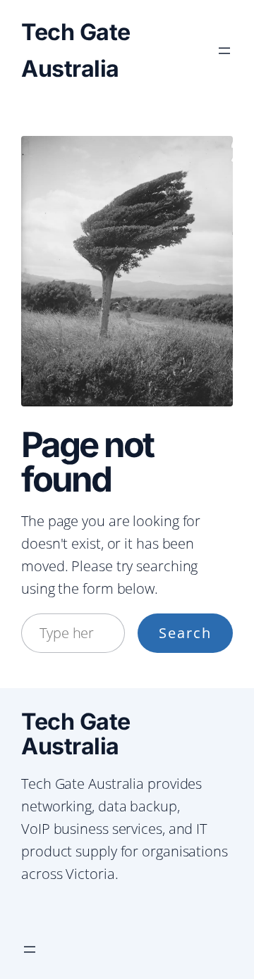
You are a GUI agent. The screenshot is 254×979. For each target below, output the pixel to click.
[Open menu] (224, 50)
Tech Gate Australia (76, 734)
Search (185, 632)
